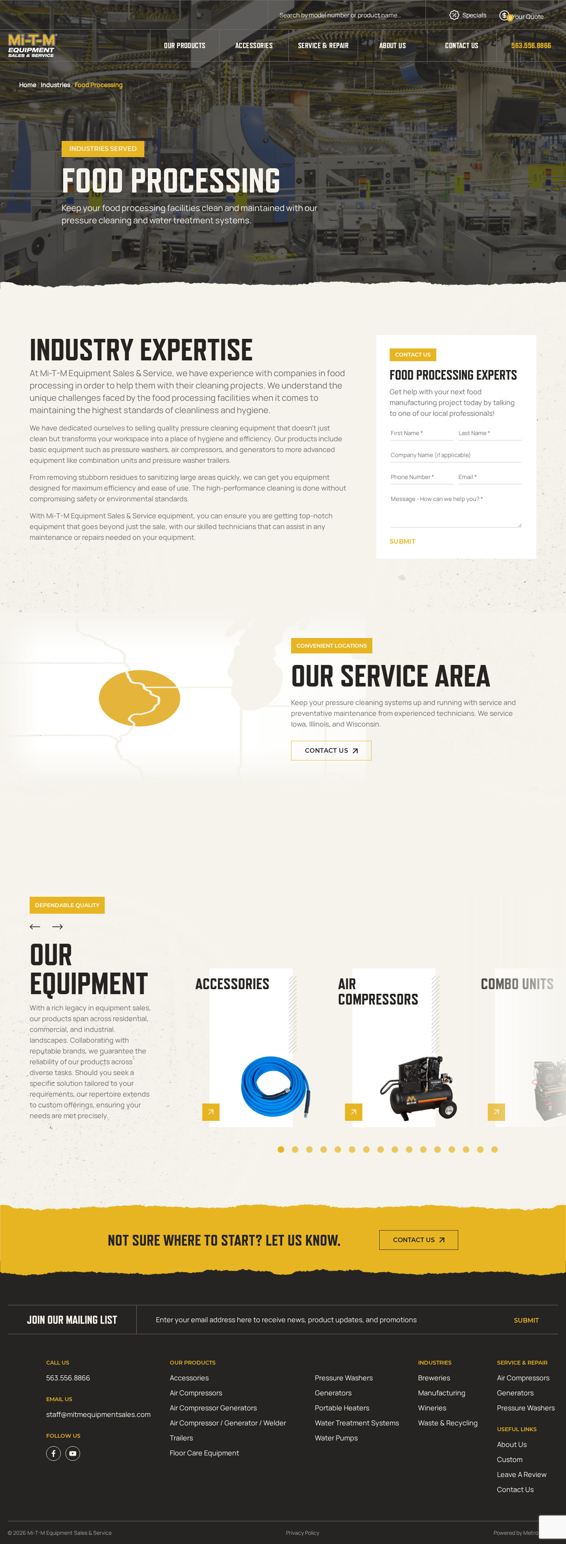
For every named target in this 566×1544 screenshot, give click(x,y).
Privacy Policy (302, 1532)
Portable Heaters (342, 1407)
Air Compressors (196, 1392)
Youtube (73, 1453)
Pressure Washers (344, 1377)
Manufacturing (442, 1392)
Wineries (432, 1407)
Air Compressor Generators (213, 1407)
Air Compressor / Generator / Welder (228, 1422)
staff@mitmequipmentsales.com (98, 1414)
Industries (55, 84)
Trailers (181, 1437)
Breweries (434, 1377)
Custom (509, 1459)
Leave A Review (522, 1474)
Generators (333, 1392)
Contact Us (462, 45)
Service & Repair (323, 45)
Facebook (53, 1453)
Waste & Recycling (448, 1422)
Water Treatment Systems (357, 1422)
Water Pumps (336, 1437)
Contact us (326, 750)
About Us (392, 45)
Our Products (184, 45)
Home (27, 84)
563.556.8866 (531, 45)
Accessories (254, 45)
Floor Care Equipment (204, 1452)
